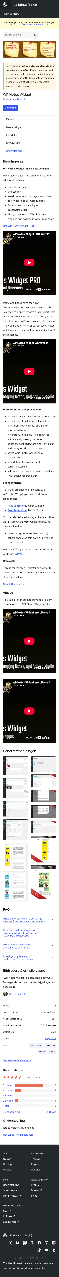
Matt (7, 1211)
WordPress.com (13, 1205)
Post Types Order (17, 510)
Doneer (36, 1190)
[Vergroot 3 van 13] (24, 804)
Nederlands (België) (21, 1235)
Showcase (37, 1153)
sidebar (42, 1051)
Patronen (36, 1169)
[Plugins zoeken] (35, 35)
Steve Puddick (17, 99)
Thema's (35, 1158)
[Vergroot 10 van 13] (51, 809)
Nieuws (7, 1158)
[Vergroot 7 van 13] (51, 760)
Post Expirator (16, 505)
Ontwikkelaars (11, 1190)
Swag (35, 1195)
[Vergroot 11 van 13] (51, 824)
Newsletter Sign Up (14, 584)
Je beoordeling (11, 1111)
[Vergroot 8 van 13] (51, 778)
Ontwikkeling (13, 142)
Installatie (11, 135)
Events (35, 1184)
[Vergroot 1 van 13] (24, 760)
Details (10, 119)
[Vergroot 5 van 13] (24, 847)
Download (10, 107)
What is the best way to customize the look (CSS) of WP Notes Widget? (24, 920)
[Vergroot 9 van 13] (51, 793)
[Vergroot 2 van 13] (24, 781)
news (32, 1045)
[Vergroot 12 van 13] (51, 839)
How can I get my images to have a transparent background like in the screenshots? (20, 933)
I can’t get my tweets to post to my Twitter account (18, 958)
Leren (6, 1179)
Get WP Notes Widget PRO (18, 225)
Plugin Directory (11, 13)
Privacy (7, 1169)
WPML (18, 554)
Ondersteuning (14, 150)
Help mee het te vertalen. (36, 24)
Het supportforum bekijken (18, 1134)
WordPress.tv (12, 1195)
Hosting (7, 1164)
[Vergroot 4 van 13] (24, 823)
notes (40, 1045)
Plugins (35, 1164)
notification (50, 1045)
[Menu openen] (54, 4)
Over (5, 1153)
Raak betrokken (40, 1179)
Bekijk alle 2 (50, 1038)
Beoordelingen (14, 127)
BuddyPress (11, 1221)
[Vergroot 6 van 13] (24, 875)
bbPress (9, 1216)
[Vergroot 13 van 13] (51, 869)
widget (52, 1051)
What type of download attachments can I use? (16, 946)
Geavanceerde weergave (17, 1060)
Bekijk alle (50, 1111)
